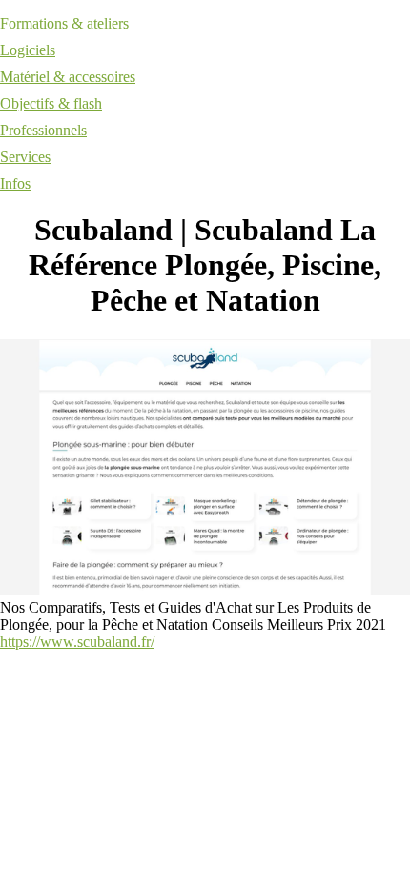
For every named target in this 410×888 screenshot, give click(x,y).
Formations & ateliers (64, 23)
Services (25, 157)
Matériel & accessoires (67, 77)
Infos (15, 183)
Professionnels (43, 130)
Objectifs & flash (51, 103)
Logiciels (27, 50)
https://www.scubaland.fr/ (77, 642)
